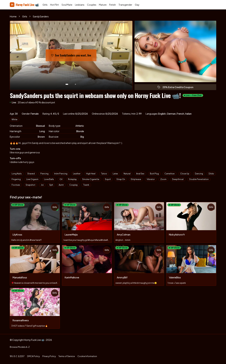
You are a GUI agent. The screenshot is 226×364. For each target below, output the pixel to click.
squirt (108, 179)
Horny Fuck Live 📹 (25, 4)
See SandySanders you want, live (73, 56)
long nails (17, 173)
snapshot (30, 185)
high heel (90, 173)
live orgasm (32, 179)
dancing (199, 173)
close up (184, 173)
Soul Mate (67, 4)
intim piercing (60, 173)
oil (61, 179)
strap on (120, 179)
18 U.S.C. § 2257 (17, 356)
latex (115, 173)
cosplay (73, 185)
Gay (137, 4)
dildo (211, 173)
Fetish (112, 4)
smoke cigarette (90, 179)
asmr (61, 185)
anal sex (140, 173)
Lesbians (79, 4)
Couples (91, 4)
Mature (103, 4)
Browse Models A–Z (20, 347)
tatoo (104, 173)
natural (127, 173)
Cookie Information (87, 356)
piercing (44, 173)
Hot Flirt (54, 4)
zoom (163, 179)
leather (76, 173)
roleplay (72, 179)
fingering (16, 179)
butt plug (154, 173)
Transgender (125, 4)
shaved (31, 173)
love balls (49, 179)
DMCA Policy (33, 356)
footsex (16, 185)
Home (13, 16)
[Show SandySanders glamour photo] (75, 84)
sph (51, 185)
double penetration (199, 179)
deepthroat (178, 179)
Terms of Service (66, 356)
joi (42, 185)
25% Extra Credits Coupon (179, 88)
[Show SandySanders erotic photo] (66, 84)
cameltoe (169, 173)
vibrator (151, 179)
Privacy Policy (49, 356)
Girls (45, 4)
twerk (86, 185)
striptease (136, 179)
